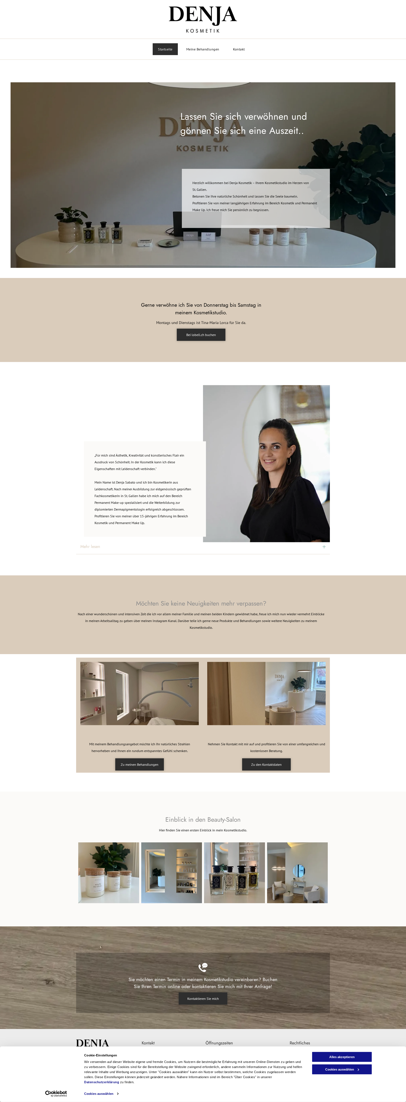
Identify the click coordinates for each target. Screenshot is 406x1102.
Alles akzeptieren (342, 1057)
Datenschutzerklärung (101, 1082)
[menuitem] (167, 49)
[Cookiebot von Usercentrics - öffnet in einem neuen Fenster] (56, 1094)
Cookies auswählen (98, 1093)
